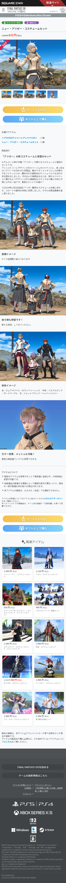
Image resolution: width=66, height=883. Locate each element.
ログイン (55, 11)
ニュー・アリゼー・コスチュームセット (20, 142)
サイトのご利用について (22, 785)
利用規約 (28, 788)
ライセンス (27, 793)
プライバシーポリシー (43, 785)
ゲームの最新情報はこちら (33, 775)
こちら (9, 741)
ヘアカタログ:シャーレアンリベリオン (19, 137)
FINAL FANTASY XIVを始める (33, 767)
